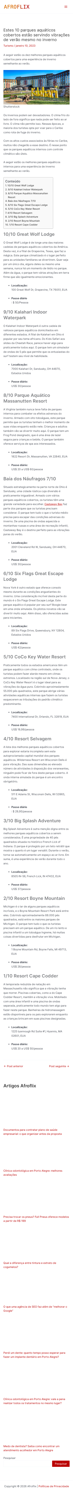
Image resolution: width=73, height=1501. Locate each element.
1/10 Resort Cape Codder (23, 224)
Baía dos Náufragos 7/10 (22, 200)
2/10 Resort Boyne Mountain (24, 220)
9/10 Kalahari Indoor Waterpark (25, 189)
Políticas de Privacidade (54, 1486)
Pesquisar (9, 1458)
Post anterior (13, 1066)
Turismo (8, 45)
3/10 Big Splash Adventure (23, 216)
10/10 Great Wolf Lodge (20, 185)
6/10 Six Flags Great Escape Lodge (28, 204)
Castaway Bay (53, 504)
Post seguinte (59, 1066)
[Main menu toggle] (66, 6)
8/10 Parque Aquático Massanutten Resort (28, 195)
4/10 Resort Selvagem (19, 212)
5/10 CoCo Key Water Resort (24, 208)
